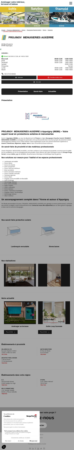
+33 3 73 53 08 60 (10, 74)
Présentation (23, 91)
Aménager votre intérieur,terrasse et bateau (13, 3)
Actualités (52, 91)
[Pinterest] (30, 449)
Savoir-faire (38, 91)
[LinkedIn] (33, 449)
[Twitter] (41, 449)
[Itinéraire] (37, 49)
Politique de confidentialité (37, 444)
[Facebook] (35, 449)
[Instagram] (44, 449)
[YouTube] (38, 449)
